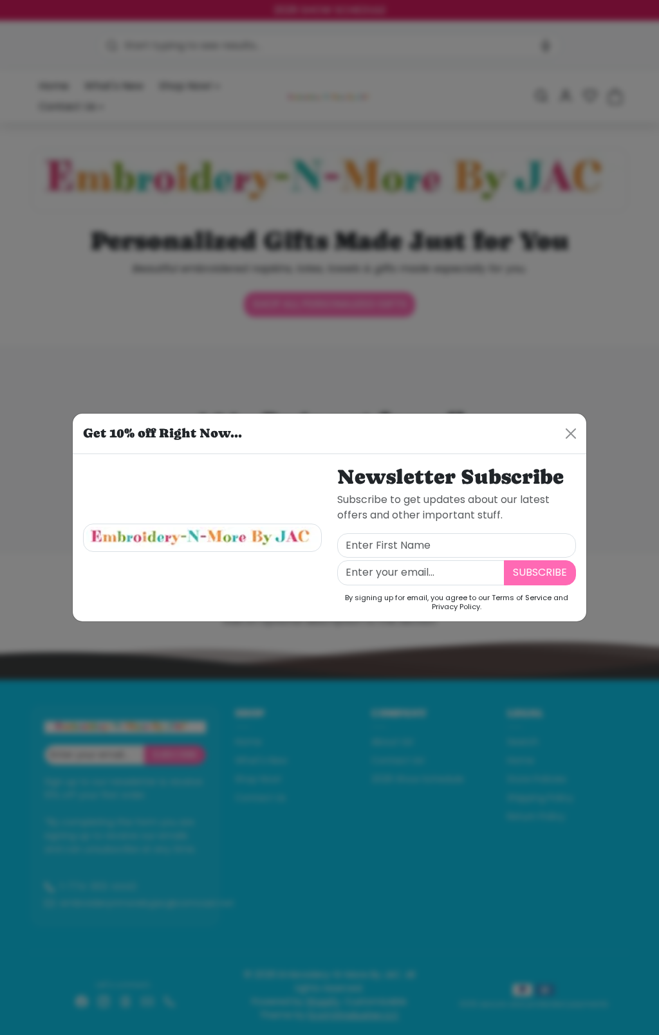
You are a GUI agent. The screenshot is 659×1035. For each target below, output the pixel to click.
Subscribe (540, 572)
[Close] (571, 433)
